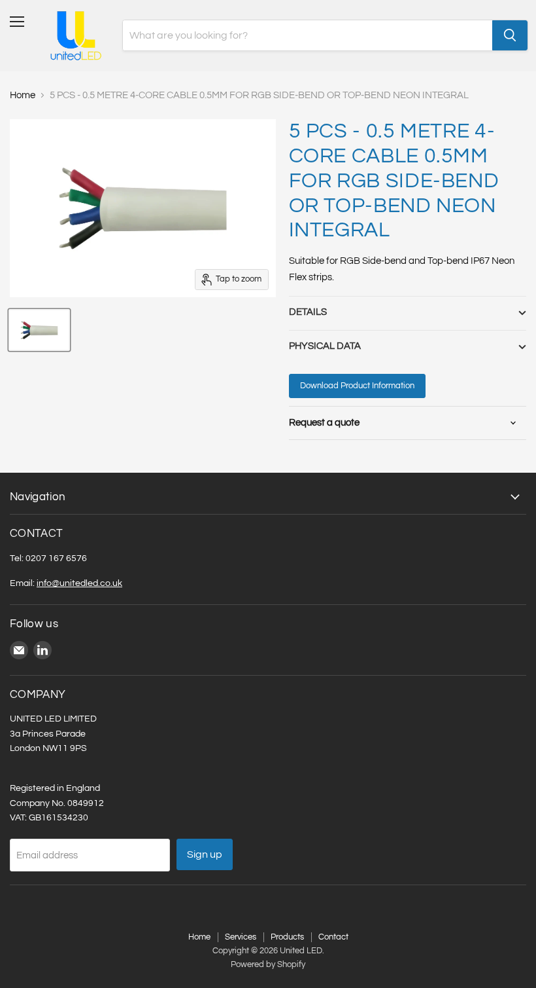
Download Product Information (357, 385)
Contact (333, 937)
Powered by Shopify (268, 964)
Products (287, 937)
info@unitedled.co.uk (79, 583)
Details (308, 312)
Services (240, 937)
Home (22, 95)
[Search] (510, 35)
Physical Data (325, 346)
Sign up (204, 854)
